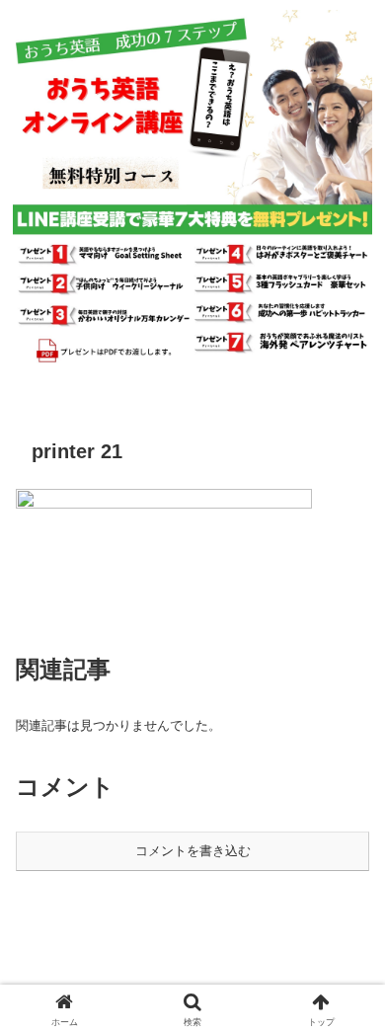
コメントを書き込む (193, 850)
